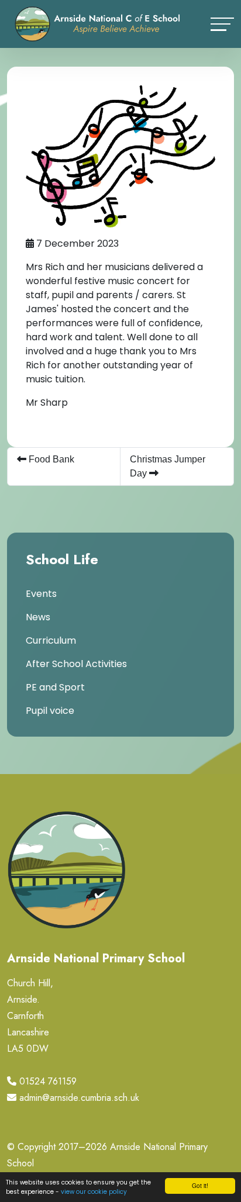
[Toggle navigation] (222, 24)
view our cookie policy (94, 1191)
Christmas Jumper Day (167, 466)
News (38, 617)
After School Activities (76, 664)
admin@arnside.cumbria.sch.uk (79, 1097)
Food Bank (50, 459)
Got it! (200, 1185)
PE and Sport (55, 687)
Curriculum (51, 640)
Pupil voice (50, 710)
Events (41, 593)
